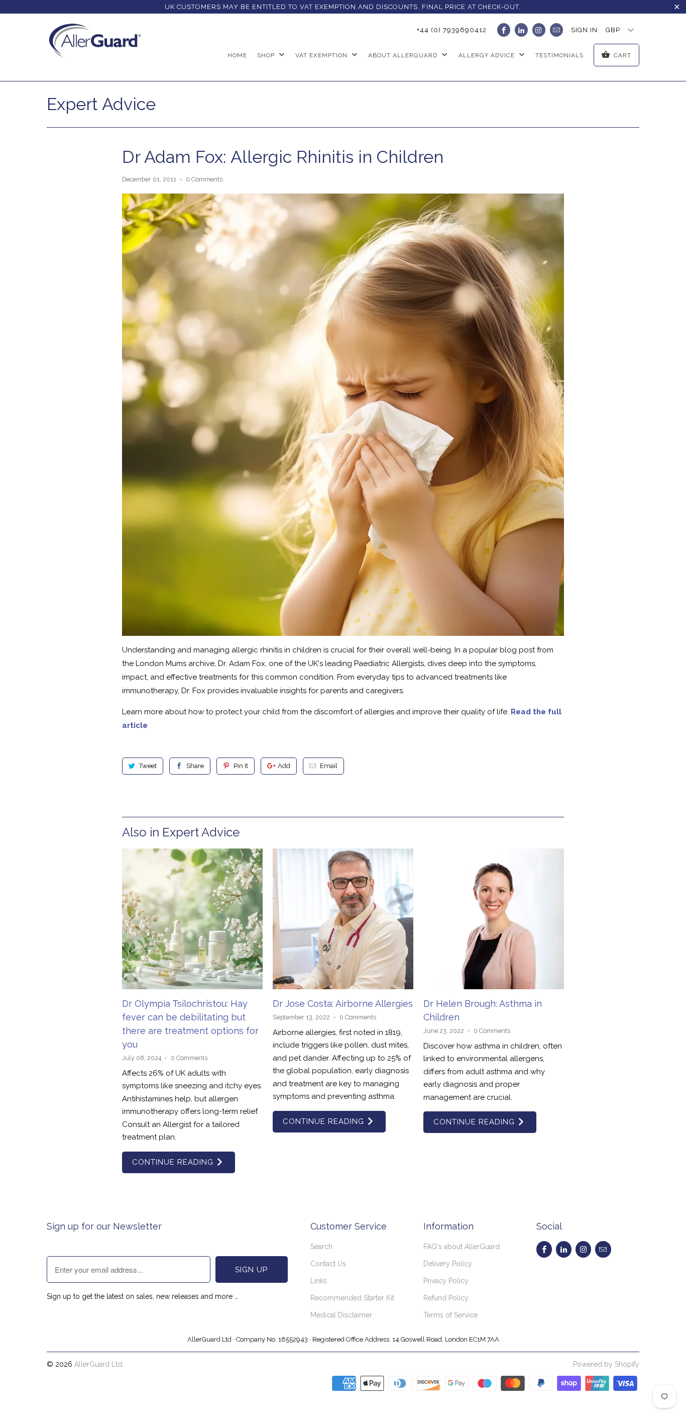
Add (284, 766)
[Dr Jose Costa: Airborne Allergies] (343, 918)
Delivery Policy (447, 1264)
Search (321, 1247)
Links (318, 1281)
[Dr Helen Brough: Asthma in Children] (493, 918)
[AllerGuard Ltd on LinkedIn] (521, 30)
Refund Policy (446, 1298)
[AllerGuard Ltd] (98, 47)
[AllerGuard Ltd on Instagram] (538, 30)
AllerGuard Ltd (98, 1364)
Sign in (584, 30)
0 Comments (204, 179)
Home (237, 55)
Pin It (241, 766)
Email (328, 766)
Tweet (148, 766)
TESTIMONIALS (559, 55)
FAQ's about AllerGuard (461, 1247)
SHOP (267, 55)
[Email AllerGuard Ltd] (556, 30)
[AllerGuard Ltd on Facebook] (503, 30)
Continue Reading (174, 1162)
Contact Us (328, 1264)
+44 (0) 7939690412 (452, 30)
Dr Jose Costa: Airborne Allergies (343, 1003)
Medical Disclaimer (341, 1315)
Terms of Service (450, 1315)
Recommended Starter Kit (352, 1298)
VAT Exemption (322, 55)
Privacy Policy (446, 1281)
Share (195, 766)
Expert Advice (101, 104)
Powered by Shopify (606, 1364)
